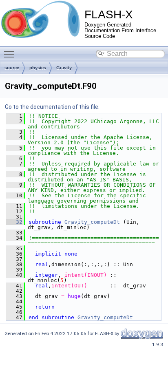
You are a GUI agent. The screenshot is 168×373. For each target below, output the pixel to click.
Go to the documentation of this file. (52, 107)
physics (37, 67)
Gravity (64, 67)
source (11, 67)
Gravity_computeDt (92, 222)
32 (14, 222)
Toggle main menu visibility (10, 53)
